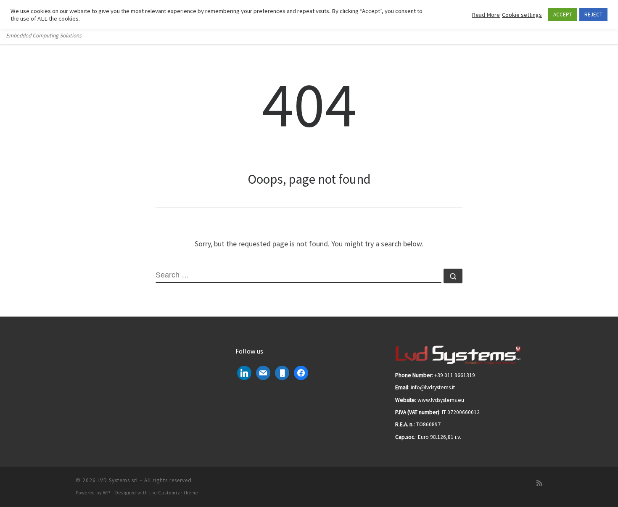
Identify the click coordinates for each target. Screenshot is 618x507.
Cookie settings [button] (522, 14)
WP (106, 493)
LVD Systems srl (118, 480)
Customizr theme (178, 493)
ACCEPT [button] (562, 14)
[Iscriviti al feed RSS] (539, 483)
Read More (486, 14)
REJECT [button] (593, 14)
